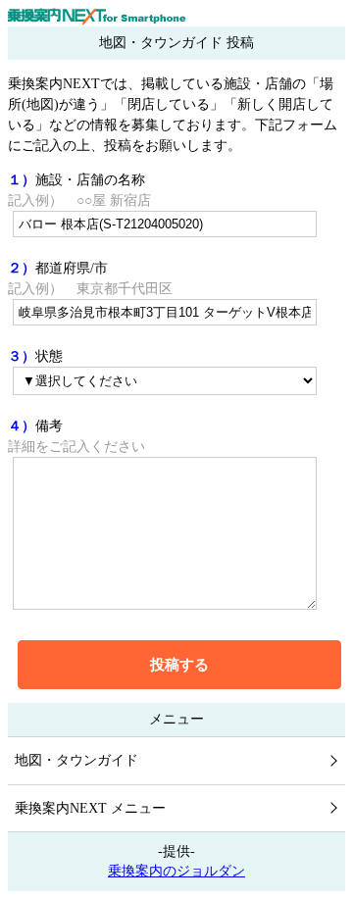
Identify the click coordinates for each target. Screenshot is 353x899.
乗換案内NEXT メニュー (90, 808)
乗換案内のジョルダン (176, 871)
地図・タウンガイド (76, 760)
